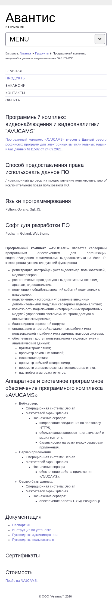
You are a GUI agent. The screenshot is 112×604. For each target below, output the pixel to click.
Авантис (30, 18)
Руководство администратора (35, 535)
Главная (25, 53)
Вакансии (15, 86)
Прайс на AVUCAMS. (21, 581)
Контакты (15, 93)
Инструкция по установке (31, 530)
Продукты (42, 53)
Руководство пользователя (33, 540)
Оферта (12, 100)
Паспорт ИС (21, 525)
